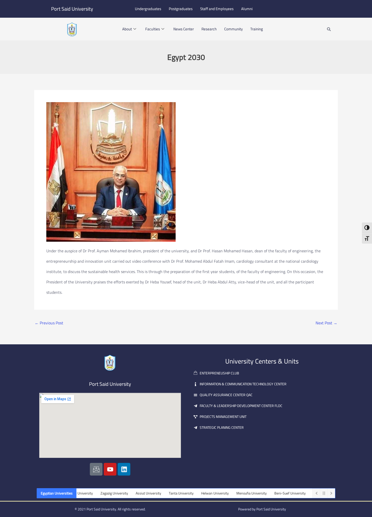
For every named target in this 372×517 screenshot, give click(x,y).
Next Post (326, 323)
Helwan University (204, 493)
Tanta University (170, 493)
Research (209, 29)
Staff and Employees (217, 8)
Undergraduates (148, 8)
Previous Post (49, 323)
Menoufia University (241, 493)
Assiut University (138, 493)
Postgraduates (181, 8)
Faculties (152, 29)
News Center (183, 29)
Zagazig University (103, 493)
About (127, 29)
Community (233, 29)
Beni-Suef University (279, 493)
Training (256, 29)
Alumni (247, 8)
